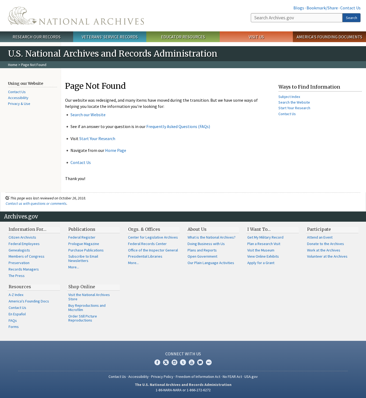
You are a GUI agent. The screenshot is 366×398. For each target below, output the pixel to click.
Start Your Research (97, 138)
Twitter (166, 362)
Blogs (298, 7)
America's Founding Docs (29, 301)
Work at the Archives (323, 250)
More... (73, 267)
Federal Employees (24, 243)
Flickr (209, 362)
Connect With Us (183, 353)
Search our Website (88, 114)
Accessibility (18, 97)
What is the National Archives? (212, 237)
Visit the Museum (260, 250)
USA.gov (251, 376)
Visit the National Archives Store (89, 296)
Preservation (19, 262)
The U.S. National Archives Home (76, 16)
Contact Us (350, 7)
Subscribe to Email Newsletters (83, 258)
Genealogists (19, 250)
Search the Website (294, 102)
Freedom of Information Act (198, 376)
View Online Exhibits (263, 256)
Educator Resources (183, 36)
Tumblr (183, 362)
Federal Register (81, 237)
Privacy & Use (19, 103)
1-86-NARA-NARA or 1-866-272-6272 (183, 390)
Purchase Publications (86, 250)
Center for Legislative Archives (153, 237)
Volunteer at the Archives (327, 256)
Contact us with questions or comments (36, 203)
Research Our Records (37, 36)
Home (12, 64)
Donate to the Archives (325, 243)
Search (351, 17)
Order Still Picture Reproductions (82, 318)
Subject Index (289, 96)
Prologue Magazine (83, 243)
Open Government (202, 256)
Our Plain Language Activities (211, 262)
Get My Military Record (265, 237)
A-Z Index (16, 294)
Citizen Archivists (22, 237)
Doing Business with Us (206, 243)
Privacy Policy (162, 376)
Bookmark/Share (322, 7)
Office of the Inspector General (153, 250)
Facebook (157, 362)
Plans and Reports (202, 250)
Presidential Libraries (145, 256)
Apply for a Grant (260, 262)
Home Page (115, 150)
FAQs (13, 320)
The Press (17, 275)
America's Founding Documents (329, 36)
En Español (17, 314)
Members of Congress (26, 256)
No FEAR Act (232, 376)
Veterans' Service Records (110, 36)
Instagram (174, 362)
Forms (14, 326)
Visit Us (256, 36)
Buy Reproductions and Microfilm (87, 307)
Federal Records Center (147, 243)
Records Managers (24, 269)
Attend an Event (320, 237)
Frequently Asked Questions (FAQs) (178, 126)
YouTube (191, 362)
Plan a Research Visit (263, 243)
